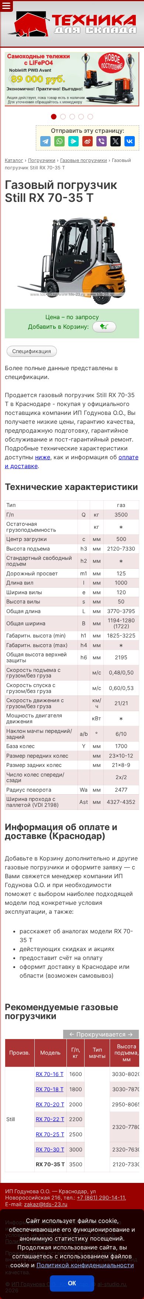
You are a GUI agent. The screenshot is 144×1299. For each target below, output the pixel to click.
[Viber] (101, 141)
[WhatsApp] (59, 141)
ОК (72, 1283)
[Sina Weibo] (87, 141)
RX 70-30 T (50, 1149)
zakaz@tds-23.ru (45, 1204)
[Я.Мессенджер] (73, 141)
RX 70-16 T (50, 1074)
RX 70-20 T (50, 1104)
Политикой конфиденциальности (85, 1265)
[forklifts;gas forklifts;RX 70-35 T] (104, 326)
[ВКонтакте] (129, 141)
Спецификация (31, 351)
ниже (42, 457)
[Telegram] (45, 141)
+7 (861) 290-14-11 (101, 1197)
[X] (115, 141)
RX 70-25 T (50, 1134)
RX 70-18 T (50, 1089)
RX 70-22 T (50, 1119)
